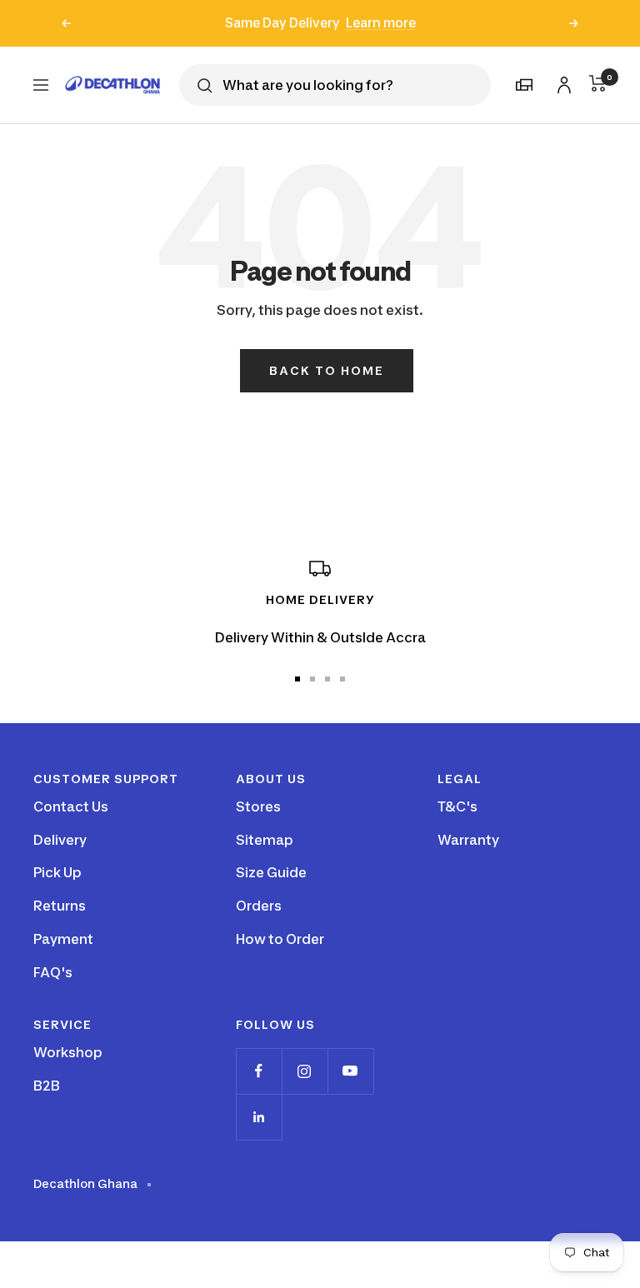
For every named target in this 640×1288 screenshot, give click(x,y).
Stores (258, 806)
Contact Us (70, 806)
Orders (259, 905)
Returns (59, 905)
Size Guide (271, 872)
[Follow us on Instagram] (305, 1071)
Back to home (326, 370)
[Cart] (598, 83)
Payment (63, 939)
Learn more (381, 23)
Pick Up (57, 872)
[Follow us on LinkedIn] (259, 1117)
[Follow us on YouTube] (350, 1071)
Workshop (67, 1052)
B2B (46, 1085)
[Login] (561, 82)
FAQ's (52, 972)
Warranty (468, 839)
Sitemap (264, 839)
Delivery (60, 839)
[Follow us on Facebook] (259, 1071)
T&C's (458, 806)
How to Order (280, 939)
